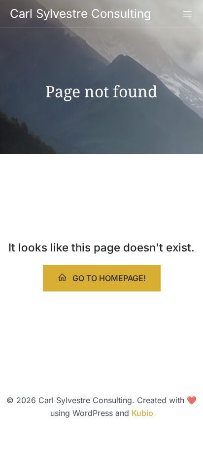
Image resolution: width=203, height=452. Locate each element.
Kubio (142, 413)
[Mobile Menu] (187, 14)
